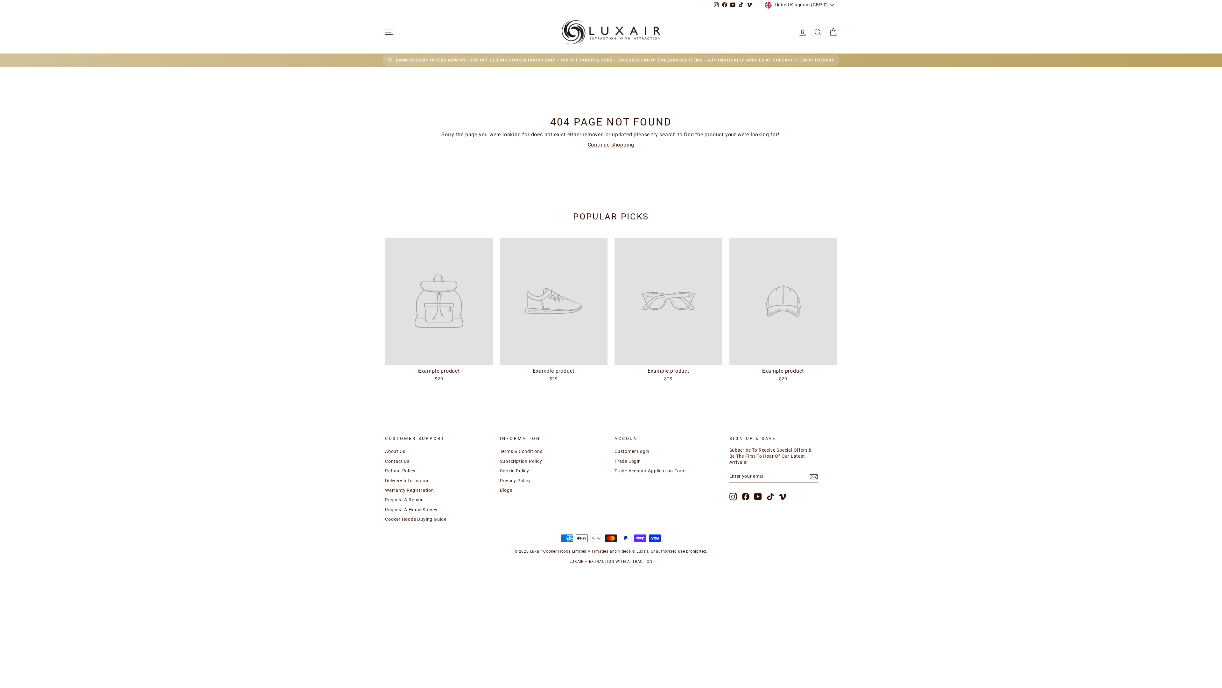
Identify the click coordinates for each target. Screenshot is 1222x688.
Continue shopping (611, 145)
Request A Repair (404, 499)
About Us (395, 451)
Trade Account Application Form (650, 470)
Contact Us (397, 461)
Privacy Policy (515, 480)
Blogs (506, 490)
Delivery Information (407, 480)
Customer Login (632, 451)
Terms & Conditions (521, 451)
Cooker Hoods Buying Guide (415, 519)
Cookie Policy (514, 470)
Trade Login (628, 461)
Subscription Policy (521, 461)
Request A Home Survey (411, 509)
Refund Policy (400, 470)
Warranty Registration (409, 490)
